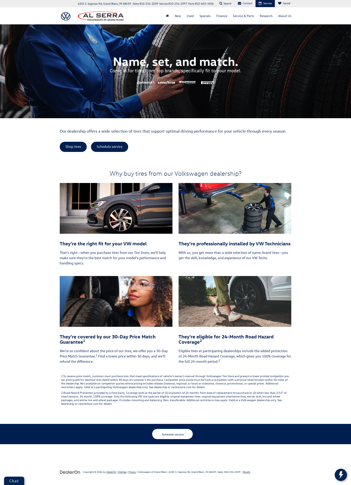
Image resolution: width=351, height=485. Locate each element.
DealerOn (111, 471)
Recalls (246, 471)
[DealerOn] (70, 472)
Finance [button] (221, 16)
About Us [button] (284, 16)
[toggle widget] (341, 475)
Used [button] (190, 16)
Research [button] (266, 16)
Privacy (132, 471)
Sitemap (122, 471)
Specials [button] (205, 16)
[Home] (167, 15)
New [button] (178, 16)
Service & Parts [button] (243, 16)
